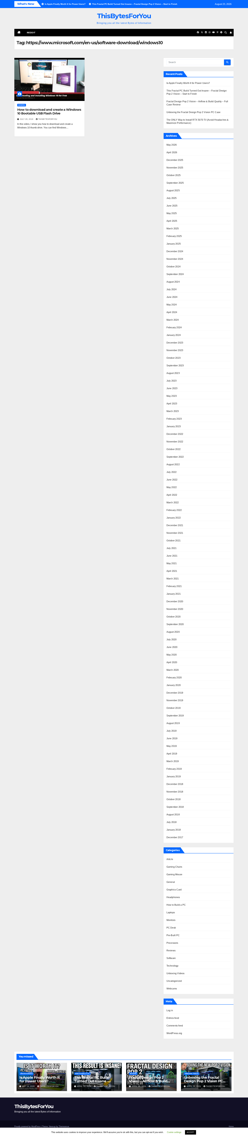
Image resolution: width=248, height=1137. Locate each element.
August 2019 (173, 723)
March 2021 (172, 578)
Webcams (171, 988)
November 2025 (174, 167)
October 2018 (173, 799)
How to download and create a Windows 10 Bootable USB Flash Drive (49, 111)
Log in (169, 1010)
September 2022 (175, 457)
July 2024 (171, 289)
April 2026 (171, 152)
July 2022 (171, 472)
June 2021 (172, 556)
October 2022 (173, 449)
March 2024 (172, 320)
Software (171, 958)
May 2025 (171, 213)
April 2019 (171, 753)
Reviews (171, 950)
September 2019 (175, 715)
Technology (172, 966)
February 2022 (174, 510)
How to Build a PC (176, 905)
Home (231, 1126)
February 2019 (174, 769)
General (21, 105)
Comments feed (174, 1025)
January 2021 (173, 594)
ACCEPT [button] (190, 1132)
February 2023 (174, 419)
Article (169, 859)
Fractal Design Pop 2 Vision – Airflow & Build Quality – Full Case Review (150, 1081)
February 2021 (174, 586)
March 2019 (172, 761)
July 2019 (171, 731)
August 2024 (173, 282)
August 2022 (173, 464)
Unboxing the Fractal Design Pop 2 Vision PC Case (193, 112)
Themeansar (64, 1126)
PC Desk (171, 927)
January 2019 (173, 776)
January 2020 (173, 685)
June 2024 (172, 297)
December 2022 (174, 434)
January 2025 (173, 244)
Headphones (173, 897)
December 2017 (174, 837)
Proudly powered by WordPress (27, 1126)
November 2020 (174, 609)
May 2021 (171, 563)
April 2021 (171, 571)
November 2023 (174, 350)
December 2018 (174, 784)
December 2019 (174, 693)
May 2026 (171, 145)
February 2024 (174, 327)
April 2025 (171, 221)
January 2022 (173, 518)
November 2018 (174, 792)
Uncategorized (174, 981)
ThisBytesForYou (124, 16)
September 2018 (175, 807)
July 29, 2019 (27, 119)
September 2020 (175, 624)
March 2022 (172, 502)
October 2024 (173, 266)
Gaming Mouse (174, 874)
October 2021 (173, 540)
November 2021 (174, 533)
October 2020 (173, 616)
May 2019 (171, 746)
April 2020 (171, 662)
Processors (172, 943)
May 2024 (171, 304)
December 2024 (174, 251)
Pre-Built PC (173, 935)
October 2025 (173, 175)
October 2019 (173, 708)
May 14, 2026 (28, 1086)
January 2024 (173, 335)
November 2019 (174, 700)
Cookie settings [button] (174, 1132)
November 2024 (174, 259)
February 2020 (174, 677)
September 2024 (175, 274)
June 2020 (172, 647)
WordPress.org (174, 1033)
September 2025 (175, 183)
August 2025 (173, 190)
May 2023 (171, 396)
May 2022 (171, 487)
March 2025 (172, 228)
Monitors (171, 920)
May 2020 (171, 655)
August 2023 (173, 373)
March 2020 (172, 670)
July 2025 (171, 198)
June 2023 (172, 388)
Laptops (170, 912)
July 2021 (171, 548)
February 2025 (174, 236)
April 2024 (171, 312)
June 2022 (172, 479)
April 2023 (171, 403)
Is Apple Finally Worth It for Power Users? (188, 83)
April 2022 (171, 495)
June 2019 (172, 738)
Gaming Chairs (174, 867)
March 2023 (172, 411)
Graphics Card (174, 889)
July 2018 (171, 822)
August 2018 (173, 814)
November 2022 (174, 441)
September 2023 (175, 365)
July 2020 (171, 639)
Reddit (31, 32)
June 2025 (172, 205)
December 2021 (174, 525)
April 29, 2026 (84, 1086)
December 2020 (174, 601)
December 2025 (174, 160)
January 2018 (173, 830)
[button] (225, 32)
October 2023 (173, 358)
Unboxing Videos (175, 973)
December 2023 (174, 342)
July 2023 (171, 381)
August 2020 (173, 632)
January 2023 (173, 426)
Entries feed (172, 1018)
